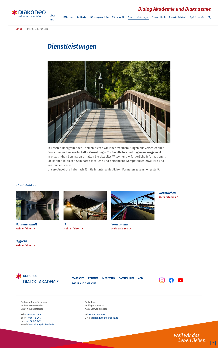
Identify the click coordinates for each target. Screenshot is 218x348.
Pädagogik (118, 17)
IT (65, 224)
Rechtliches (167, 193)
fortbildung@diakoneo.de (105, 318)
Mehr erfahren (24, 228)
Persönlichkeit (178, 17)
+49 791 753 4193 (97, 314)
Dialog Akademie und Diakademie (174, 9)
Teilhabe (82, 17)
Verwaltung (119, 224)
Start (19, 28)
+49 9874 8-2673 (33, 318)
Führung (68, 17)
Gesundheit (159, 17)
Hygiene (21, 241)
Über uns (52, 17)
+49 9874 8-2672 (33, 321)
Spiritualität (197, 17)
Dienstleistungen (138, 17)
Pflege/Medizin (99, 17)
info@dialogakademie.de (41, 324)
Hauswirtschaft (26, 224)
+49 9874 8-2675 (33, 314)
